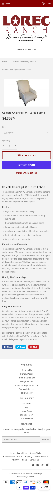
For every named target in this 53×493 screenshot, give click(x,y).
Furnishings (22, 453)
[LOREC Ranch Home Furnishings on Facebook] (37, 465)
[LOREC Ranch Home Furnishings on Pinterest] (42, 465)
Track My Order (26, 419)
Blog (26, 407)
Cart (48, 3)
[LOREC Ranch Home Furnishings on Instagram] (47, 465)
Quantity (6, 140)
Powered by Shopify (25, 477)
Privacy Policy (26, 374)
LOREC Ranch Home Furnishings (28, 473)
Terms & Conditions (26, 378)
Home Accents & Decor (12, 456)
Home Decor (26, 411)
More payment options (26, 173)
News (24, 460)
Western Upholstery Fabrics (24, 61)
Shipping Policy (26, 415)
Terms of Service (26, 389)
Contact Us (26, 370)
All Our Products (41, 456)
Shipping (28, 456)
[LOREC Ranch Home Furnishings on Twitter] (33, 465)
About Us (26, 403)
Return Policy (26, 393)
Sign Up (45, 439)
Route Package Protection (26, 385)
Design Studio (26, 381)
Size (4, 127)
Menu (8, 3)
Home (4, 61)
